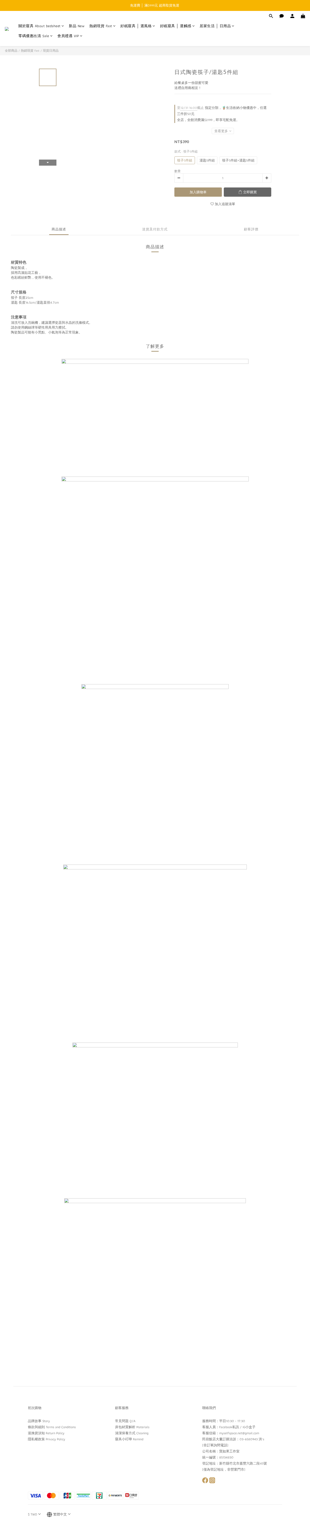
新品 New (77, 26)
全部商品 (11, 50)
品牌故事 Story (39, 1421)
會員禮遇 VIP (68, 36)
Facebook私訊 (229, 1427)
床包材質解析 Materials (132, 1427)
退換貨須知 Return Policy (46, 1433)
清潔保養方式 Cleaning (131, 1433)
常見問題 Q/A (125, 1421)
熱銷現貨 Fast (100, 26)
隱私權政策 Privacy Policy (46, 1439)
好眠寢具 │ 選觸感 (175, 26)
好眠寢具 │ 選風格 (136, 26)
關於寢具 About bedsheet (39, 26)
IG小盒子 (249, 1427)
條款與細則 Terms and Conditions (52, 1427)
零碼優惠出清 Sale (33, 36)
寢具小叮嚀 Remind (129, 1439)
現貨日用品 (51, 50)
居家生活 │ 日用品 (215, 26)
